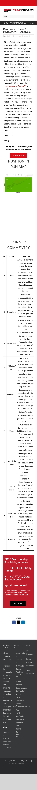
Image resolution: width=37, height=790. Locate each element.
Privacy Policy (6, 734)
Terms (6, 738)
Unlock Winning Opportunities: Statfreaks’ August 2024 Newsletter (19, 691)
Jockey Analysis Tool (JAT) (15, 86)
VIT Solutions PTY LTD (22, 763)
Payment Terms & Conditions (7, 744)
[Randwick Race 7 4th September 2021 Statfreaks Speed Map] (18, 174)
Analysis (18, 36)
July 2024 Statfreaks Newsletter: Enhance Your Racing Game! (19, 721)
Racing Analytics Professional (31, 662)
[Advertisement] (18, 215)
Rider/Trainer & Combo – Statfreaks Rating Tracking (19, 662)
